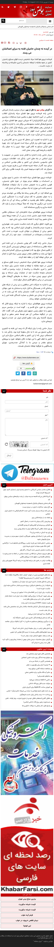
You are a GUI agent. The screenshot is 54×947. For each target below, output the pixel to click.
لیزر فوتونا (27, 925)
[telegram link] (29, 373)
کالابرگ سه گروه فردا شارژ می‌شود (39, 614)
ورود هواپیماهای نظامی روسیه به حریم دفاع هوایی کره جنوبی (30, 632)
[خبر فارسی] (27, 844)
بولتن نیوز (40, 110)
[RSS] (2, 7)
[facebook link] (23, 373)
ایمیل (46, 406)
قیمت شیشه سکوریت (27, 904)
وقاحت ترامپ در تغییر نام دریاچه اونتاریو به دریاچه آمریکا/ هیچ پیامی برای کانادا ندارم (26, 562)
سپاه (37, 352)
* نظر (46, 415)
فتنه (42, 352)
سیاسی (41, 40)
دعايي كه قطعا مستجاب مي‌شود (39, 680)
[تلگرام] (27, 472)
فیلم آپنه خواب (27, 915)
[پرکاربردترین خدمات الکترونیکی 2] (27, 753)
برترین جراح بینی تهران (27, 899)
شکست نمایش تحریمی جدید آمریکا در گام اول (35, 550)
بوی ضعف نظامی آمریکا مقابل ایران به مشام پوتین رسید (32, 529)
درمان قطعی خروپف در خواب (27, 920)
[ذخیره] (9, 43)
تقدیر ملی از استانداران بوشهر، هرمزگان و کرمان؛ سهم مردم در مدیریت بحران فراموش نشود (27, 538)
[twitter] (8, 7)
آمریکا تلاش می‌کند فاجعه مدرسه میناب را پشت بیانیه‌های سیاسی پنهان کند (27, 498)
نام (47, 397)
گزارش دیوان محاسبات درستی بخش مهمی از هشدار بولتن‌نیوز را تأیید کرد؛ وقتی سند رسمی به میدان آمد (26, 641)
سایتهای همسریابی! (43, 676)
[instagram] (20, 7)
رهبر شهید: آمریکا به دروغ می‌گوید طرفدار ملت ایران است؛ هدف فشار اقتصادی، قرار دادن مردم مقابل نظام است (27, 597)
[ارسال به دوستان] (5, 43)
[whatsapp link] (35, 373)
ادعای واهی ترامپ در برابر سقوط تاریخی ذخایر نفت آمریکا (31, 628)
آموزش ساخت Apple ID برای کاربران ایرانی (36, 687)
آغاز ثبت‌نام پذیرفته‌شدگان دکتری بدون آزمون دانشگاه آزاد (31, 618)
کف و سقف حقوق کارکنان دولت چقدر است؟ (35, 636)
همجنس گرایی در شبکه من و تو (39, 661)
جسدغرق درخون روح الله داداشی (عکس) (37, 702)
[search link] (3, 21)
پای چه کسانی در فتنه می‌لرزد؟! (40, 532)
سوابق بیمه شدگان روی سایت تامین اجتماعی (35, 657)
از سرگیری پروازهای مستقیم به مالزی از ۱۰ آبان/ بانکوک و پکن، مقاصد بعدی (27, 623)
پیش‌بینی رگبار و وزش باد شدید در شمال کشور (35, 521)
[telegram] (14, 7)
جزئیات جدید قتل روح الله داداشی (39, 683)
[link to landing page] (40, 11)
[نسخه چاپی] (2, 43)
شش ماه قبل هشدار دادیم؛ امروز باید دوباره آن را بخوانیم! (31, 581)
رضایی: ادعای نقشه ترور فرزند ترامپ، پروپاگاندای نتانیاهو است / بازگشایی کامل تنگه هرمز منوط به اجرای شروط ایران (26, 544)
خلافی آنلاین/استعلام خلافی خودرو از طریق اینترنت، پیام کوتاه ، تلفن (27, 698)
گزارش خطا (26, 363)
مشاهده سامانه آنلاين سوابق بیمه (39, 668)
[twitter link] (18, 373)
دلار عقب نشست (44, 610)
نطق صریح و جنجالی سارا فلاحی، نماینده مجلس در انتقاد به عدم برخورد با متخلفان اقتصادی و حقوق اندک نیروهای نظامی (26, 555)
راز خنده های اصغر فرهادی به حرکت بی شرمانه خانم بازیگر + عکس (28, 691)
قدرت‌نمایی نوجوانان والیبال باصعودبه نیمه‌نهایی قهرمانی (32, 503)
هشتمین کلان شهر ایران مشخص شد (38, 654)
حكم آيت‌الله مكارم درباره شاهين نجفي (37, 672)
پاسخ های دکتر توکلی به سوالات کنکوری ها (36, 706)
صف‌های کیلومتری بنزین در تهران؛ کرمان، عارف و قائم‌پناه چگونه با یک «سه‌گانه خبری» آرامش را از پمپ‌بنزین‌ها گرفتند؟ (27, 576)
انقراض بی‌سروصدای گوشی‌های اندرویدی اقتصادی (33, 525)
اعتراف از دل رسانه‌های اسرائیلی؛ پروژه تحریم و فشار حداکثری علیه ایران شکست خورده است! (27, 587)
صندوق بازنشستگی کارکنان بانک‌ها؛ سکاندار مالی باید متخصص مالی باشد (26, 606)
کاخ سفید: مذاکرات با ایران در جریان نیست (36, 507)
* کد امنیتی (44, 438)
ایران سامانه (38, 941)
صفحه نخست (49, 40)
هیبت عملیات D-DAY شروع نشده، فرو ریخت (35, 603)
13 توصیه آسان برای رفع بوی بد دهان (38, 665)
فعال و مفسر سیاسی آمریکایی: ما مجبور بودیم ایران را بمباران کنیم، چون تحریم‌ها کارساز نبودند (26, 491)
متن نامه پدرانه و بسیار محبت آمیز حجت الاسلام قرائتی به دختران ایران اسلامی (27, 512)
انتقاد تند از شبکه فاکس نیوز (41, 517)
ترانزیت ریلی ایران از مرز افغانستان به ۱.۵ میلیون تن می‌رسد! (30, 592)
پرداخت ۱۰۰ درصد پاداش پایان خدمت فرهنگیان (35, 694)
